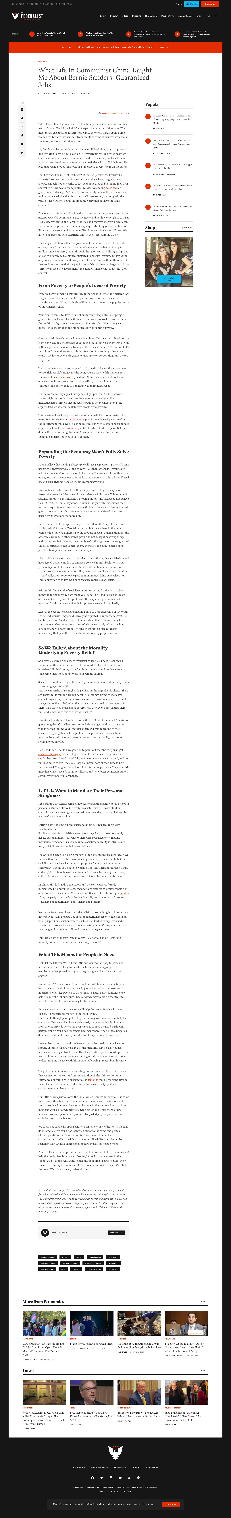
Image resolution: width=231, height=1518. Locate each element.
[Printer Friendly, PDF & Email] (22, 153)
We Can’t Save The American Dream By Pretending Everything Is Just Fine (139, 1345)
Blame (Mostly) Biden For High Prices (91, 1343)
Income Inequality (93, 1263)
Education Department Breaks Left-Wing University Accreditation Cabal (139, 1414)
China (79, 1257)
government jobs (48, 1263)
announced (76, 419)
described (111, 188)
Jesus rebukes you (61, 377)
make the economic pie (67, 428)
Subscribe (210, 3)
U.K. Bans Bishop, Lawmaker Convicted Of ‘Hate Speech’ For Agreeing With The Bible (183, 1416)
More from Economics (43, 1301)
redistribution (94, 1269)
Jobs (63, 1269)
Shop (150, 227)
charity (65, 1257)
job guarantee (47, 1269)
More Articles (116, 1232)
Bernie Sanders (47, 1257)
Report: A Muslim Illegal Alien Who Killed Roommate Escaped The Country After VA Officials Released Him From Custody (43, 1418)
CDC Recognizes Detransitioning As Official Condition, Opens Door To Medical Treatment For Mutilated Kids (43, 1349)
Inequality (113, 1263)
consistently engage (49, 754)
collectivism (95, 1257)
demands (92, 1080)
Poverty (76, 1269)
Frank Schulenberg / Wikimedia (115, 113)
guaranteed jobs (70, 1263)
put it (123, 893)
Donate (193, 3)
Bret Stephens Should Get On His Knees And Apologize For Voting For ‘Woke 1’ (91, 1416)
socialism (113, 1269)
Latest (28, 1370)
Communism (113, 1257)
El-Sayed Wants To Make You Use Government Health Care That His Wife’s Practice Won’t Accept (185, 1347)
